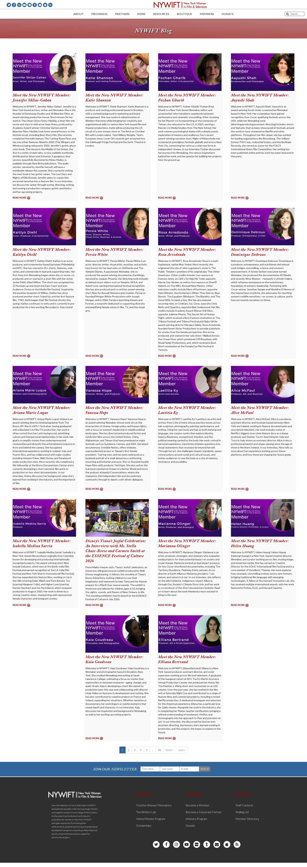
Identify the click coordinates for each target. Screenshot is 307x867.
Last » (181, 750)
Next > (170, 750)
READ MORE (19, 197)
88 (159, 750)
